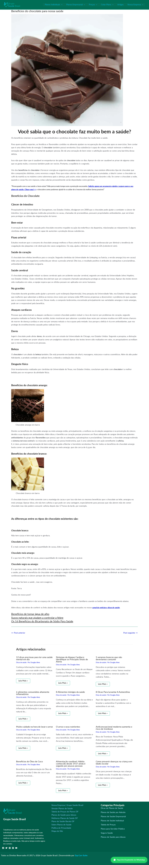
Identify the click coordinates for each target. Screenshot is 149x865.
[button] (61, 4)
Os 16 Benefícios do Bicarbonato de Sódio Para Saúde (42, 621)
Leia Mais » (23, 681)
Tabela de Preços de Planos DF (64, 812)
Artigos (120, 5)
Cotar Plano (106, 5)
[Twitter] (6, 848)
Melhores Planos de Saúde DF (64, 818)
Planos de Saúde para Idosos (63, 815)
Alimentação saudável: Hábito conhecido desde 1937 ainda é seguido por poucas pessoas (70, 764)
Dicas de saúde (21, 662)
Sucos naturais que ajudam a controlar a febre (37, 618)
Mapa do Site (57, 831)
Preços (92, 5)
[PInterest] (13, 848)
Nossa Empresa (134, 5)
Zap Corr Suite (81, 856)
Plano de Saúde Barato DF (62, 821)
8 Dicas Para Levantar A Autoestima (113, 692)
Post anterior (18, 633)
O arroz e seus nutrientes (68, 727)
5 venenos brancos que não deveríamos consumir (109, 658)
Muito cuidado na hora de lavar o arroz (34, 727)
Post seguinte (130, 633)
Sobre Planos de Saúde (61, 825)
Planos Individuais (52, 5)
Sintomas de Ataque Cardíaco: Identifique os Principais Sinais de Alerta (72, 659)
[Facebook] (3, 848)
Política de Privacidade (61, 828)
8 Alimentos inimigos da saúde (70, 692)
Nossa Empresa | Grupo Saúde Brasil (67, 805)
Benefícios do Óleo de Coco (29, 762)
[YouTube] (16, 848)
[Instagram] (10, 848)
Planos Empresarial (74, 5)
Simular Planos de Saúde (62, 809)
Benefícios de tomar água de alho (30, 614)
